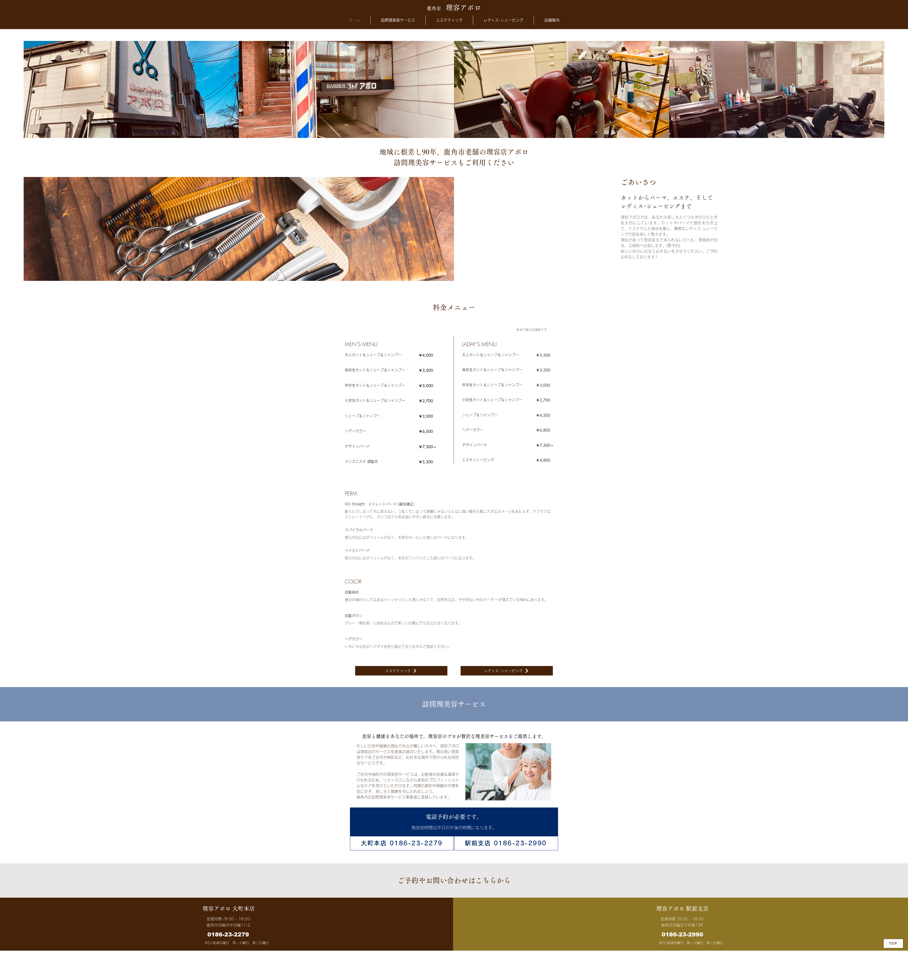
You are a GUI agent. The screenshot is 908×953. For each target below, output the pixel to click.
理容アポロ (454, 7)
